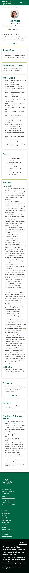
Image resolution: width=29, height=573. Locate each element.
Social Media (5, 518)
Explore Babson (7, 3)
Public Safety (5, 515)
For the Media (5, 534)
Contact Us (4, 496)
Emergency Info (5, 522)
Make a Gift (4, 511)
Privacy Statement (8, 568)
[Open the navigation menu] (26, 2)
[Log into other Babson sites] (21, 2)
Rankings (4, 527)
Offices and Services (6, 520)
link (13, 212)
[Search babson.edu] (23, 2)
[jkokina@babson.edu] (9, 29)
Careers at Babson (6, 529)
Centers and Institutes (7, 537)
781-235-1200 (5, 493)
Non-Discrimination (6, 532)
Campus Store (5, 525)
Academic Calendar (6, 513)
